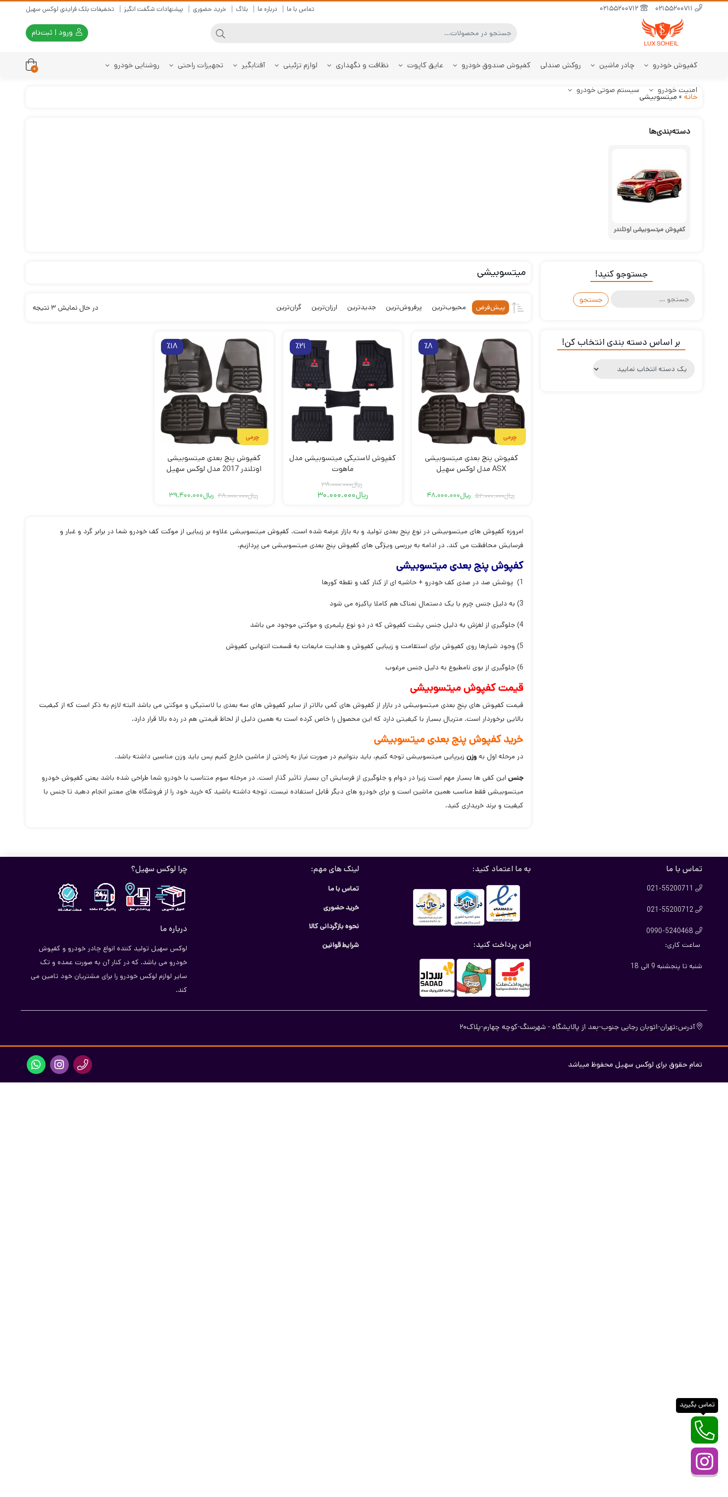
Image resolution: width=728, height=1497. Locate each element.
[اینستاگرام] (704, 1461)
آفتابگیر (252, 65)
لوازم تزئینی (299, 65)
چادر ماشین (615, 65)
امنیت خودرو (676, 90)
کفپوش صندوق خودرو (495, 65)
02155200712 (620, 9)
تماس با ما (300, 9)
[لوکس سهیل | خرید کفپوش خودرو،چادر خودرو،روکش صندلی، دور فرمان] (662, 33)
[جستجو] (220, 33)
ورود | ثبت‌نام (53, 32)
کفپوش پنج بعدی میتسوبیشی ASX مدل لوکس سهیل (471, 463)
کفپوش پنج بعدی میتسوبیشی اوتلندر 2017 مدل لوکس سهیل (213, 463)
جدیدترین (361, 307)
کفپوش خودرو (674, 65)
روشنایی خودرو (135, 65)
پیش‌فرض (490, 307)
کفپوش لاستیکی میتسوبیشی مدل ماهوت (342, 463)
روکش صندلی (560, 65)
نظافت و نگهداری (361, 65)
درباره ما (267, 9)
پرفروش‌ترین (404, 307)
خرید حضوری (209, 9)
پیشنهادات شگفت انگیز (153, 9)
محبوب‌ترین (449, 307)
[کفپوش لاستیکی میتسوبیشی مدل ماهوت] (342, 390)
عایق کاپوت (424, 65)
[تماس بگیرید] (704, 1430)
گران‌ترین (289, 307)
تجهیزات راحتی (199, 65)
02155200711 (675, 9)
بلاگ (242, 9)
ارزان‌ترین (324, 307)
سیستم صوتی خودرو (606, 90)
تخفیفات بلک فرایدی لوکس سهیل (70, 9)
